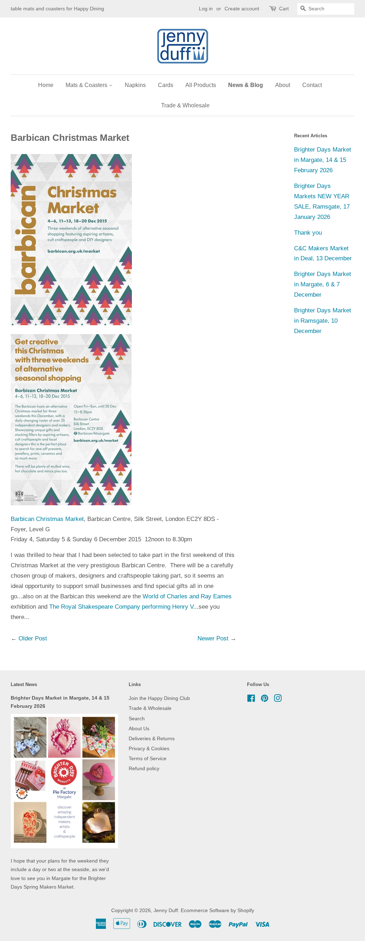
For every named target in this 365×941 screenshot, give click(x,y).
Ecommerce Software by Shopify (217, 910)
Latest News (24, 684)
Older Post (33, 638)
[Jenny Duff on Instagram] (278, 699)
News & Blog (245, 85)
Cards (165, 85)
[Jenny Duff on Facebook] (251, 699)
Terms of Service (147, 758)
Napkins (135, 85)
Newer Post (212, 638)
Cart (284, 8)
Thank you (308, 232)
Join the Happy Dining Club (159, 698)
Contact (312, 85)
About (282, 85)
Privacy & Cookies (149, 748)
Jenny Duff (166, 910)
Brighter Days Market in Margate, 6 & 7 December (322, 284)
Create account (242, 8)
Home (45, 85)
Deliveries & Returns (152, 738)
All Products (200, 85)
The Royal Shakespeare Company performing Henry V (121, 606)
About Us (139, 728)
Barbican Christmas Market (47, 519)
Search (137, 718)
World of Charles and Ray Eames (187, 596)
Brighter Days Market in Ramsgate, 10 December (322, 320)
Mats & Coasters (87, 85)
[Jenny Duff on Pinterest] (264, 699)
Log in (206, 8)
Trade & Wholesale (185, 105)
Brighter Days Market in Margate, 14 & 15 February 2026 (322, 160)
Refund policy (144, 768)
